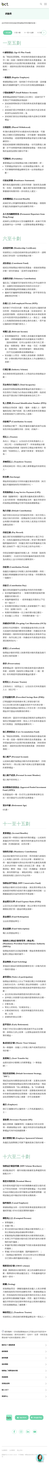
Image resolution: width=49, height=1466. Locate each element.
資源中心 (5, 1396)
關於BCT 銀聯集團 (8, 1345)
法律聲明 (12, 1450)
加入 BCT (5, 1390)
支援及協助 (6, 1383)
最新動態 (5, 1351)
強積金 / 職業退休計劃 (10, 1370)
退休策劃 (5, 1364)
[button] (41, 1459)
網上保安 (19, 1450)
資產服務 (5, 1377)
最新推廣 (5, 1358)
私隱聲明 (4, 1450)
